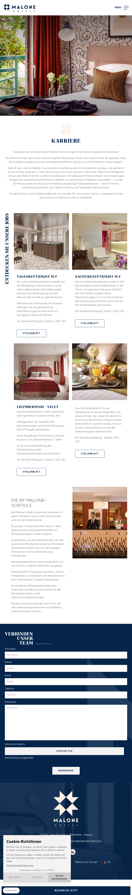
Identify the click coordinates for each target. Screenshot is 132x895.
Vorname (10, 649)
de (109, 862)
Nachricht (10, 702)
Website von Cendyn (86, 862)
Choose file (64, 751)
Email (8, 675)
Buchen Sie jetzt (66, 890)
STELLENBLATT (31, 333)
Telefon (9, 689)
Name (8, 662)
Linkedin (72, 852)
